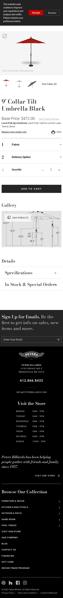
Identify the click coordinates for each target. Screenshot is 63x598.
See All (59, 501)
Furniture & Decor (13, 501)
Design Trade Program (15, 568)
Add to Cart (31, 189)
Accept (36, 12)
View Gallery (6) (49, 84)
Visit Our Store (45, 476)
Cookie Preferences (49, 593)
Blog (5, 543)
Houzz (11, 583)
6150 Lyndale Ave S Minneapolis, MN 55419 (31, 368)
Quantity (16, 169)
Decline (52, 13)
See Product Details (49, 119)
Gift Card (8, 562)
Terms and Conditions (27, 593)
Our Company (10, 537)
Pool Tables (9, 525)
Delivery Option (16, 157)
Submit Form (58, 339)
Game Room (8, 519)
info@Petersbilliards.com (31, 392)
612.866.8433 (31, 381)
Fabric (11, 145)
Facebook (18, 583)
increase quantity (59, 170)
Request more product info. (14, 132)
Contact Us (9, 549)
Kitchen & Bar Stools (15, 507)
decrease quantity (42, 170)
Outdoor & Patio (12, 513)
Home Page (31, 357)
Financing (8, 556)
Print (59, 132)
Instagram (25, 583)
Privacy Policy (8, 593)
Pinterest (3, 583)
